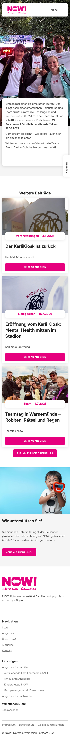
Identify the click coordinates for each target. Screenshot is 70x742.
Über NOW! (9, 639)
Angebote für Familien (15, 667)
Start (5, 627)
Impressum (9, 724)
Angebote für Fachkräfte (17, 696)
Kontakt (7, 650)
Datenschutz (26, 724)
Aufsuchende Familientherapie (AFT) (26, 673)
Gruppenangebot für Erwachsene (24, 690)
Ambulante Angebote (17, 678)
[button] (57, 10)
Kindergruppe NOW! (16, 684)
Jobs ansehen (10, 710)
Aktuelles (7, 644)
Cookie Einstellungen (51, 724)
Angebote (8, 633)
